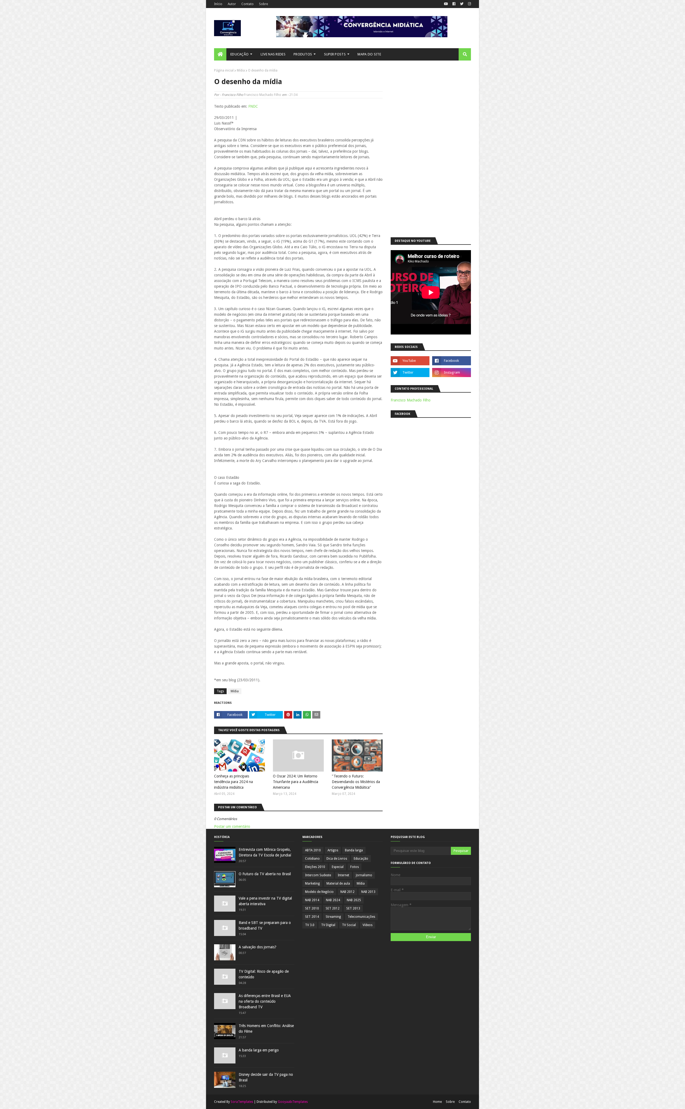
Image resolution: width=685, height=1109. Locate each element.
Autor (232, 4)
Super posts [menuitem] (335, 54)
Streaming (333, 917)
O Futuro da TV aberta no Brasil (265, 874)
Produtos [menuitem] (303, 54)
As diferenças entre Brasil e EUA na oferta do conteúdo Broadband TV (265, 1001)
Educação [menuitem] (239, 54)
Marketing (312, 883)
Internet (343, 875)
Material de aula (338, 883)
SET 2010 (312, 908)
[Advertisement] (431, 149)
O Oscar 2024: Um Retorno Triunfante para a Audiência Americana (295, 782)
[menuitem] (220, 54)
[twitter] (462, 4)
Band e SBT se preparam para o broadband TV (265, 925)
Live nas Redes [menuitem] (273, 54)
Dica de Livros (336, 858)
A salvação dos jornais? (257, 947)
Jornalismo (364, 875)
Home (437, 1102)
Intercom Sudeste (318, 875)
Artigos (333, 850)
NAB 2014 (312, 900)
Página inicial (224, 70)
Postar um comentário (232, 826)
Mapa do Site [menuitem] (369, 54)
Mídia (241, 70)
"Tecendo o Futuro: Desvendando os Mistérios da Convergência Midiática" (356, 782)
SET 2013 (353, 908)
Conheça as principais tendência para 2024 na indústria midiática (233, 782)
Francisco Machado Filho (262, 95)
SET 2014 (312, 917)
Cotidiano (312, 858)
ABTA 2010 (313, 850)
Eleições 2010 (315, 867)
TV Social (349, 925)
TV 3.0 (309, 925)
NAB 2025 (354, 900)
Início (218, 4)
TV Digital (328, 925)
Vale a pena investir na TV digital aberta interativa (265, 901)
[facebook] (454, 4)
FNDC (253, 106)
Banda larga (354, 850)
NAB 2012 (347, 892)
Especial (338, 867)
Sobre (263, 4)
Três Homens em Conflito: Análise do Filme (266, 1028)
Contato (247, 4)
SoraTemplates (242, 1102)
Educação (361, 858)
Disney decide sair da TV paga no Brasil (266, 1077)
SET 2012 (333, 908)
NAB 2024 (333, 900)
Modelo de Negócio (319, 892)
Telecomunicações (361, 917)
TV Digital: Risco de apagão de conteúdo (264, 974)
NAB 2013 (368, 892)
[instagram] (469, 4)
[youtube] (446, 4)
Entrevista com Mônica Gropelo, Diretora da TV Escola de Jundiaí (265, 852)
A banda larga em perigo (259, 1050)
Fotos (354, 867)
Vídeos (367, 925)
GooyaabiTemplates (293, 1102)
